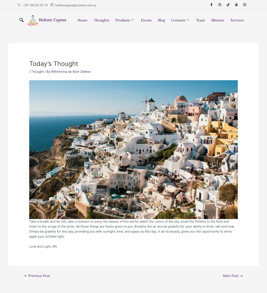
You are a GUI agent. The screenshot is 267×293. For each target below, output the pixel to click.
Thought (37, 72)
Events (146, 20)
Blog (161, 20)
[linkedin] (245, 5)
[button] (21, 20)
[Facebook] (211, 5)
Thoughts (101, 20)
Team (200, 20)
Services (237, 20)
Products (123, 20)
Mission (217, 20)
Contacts (178, 20)
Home (83, 20)
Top (257, 283)
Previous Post (37, 276)
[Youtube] (236, 5)
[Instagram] (220, 5)
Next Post (233, 276)
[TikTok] (228, 5)
